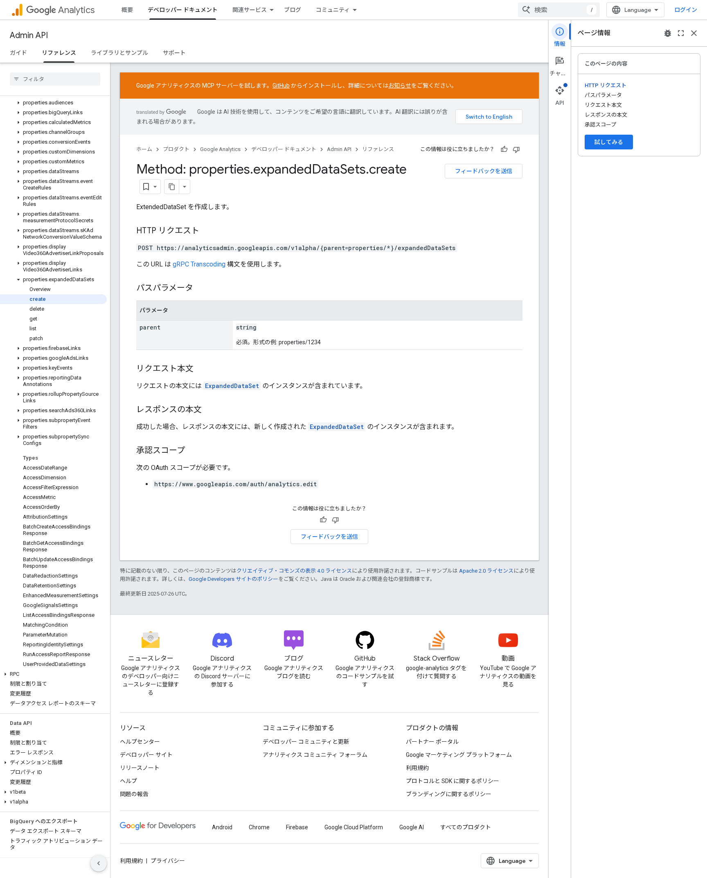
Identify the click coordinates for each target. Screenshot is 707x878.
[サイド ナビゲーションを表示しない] (98, 863)
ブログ (292, 10)
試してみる (608, 142)
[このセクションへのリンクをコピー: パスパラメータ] (201, 288)
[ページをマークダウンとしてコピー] (171, 187)
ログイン (685, 10)
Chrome (259, 827)
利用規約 (417, 768)
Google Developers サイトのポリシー (233, 579)
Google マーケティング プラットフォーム (459, 755)
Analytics (76, 10)
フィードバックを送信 (483, 171)
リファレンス (59, 52)
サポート (174, 52)
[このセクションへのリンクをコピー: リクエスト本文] (202, 369)
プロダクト (176, 149)
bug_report (668, 33)
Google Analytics (220, 149)
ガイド (18, 52)
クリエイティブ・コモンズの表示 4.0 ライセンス (294, 571)
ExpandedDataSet (232, 386)
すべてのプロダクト (465, 827)
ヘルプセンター (140, 741)
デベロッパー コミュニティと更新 (306, 741)
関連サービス (249, 10)
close (694, 33)
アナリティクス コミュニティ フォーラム (315, 755)
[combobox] (559, 9)
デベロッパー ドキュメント (183, 10)
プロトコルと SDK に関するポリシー (452, 781)
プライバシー (168, 861)
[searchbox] (55, 79)
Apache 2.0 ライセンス (486, 571)
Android (222, 827)
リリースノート (140, 768)
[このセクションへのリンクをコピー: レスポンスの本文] (210, 410)
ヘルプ (128, 781)
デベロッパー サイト (146, 755)
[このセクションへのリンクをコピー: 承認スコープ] (193, 451)
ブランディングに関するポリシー (448, 794)
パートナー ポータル (432, 741)
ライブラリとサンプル (119, 52)
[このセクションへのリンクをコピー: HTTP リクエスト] (207, 231)
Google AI (411, 827)
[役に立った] (504, 149)
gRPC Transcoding (199, 264)
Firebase (297, 827)
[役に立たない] (516, 149)
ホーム (144, 149)
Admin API (29, 35)
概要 (127, 10)
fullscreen (681, 33)
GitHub (281, 85)
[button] (53, 103)
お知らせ (399, 85)
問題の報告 (134, 794)
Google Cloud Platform (353, 827)
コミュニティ (333, 10)
